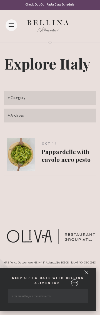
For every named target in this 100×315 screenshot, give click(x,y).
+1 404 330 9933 (85, 262)
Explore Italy (47, 63)
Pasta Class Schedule (60, 4)
